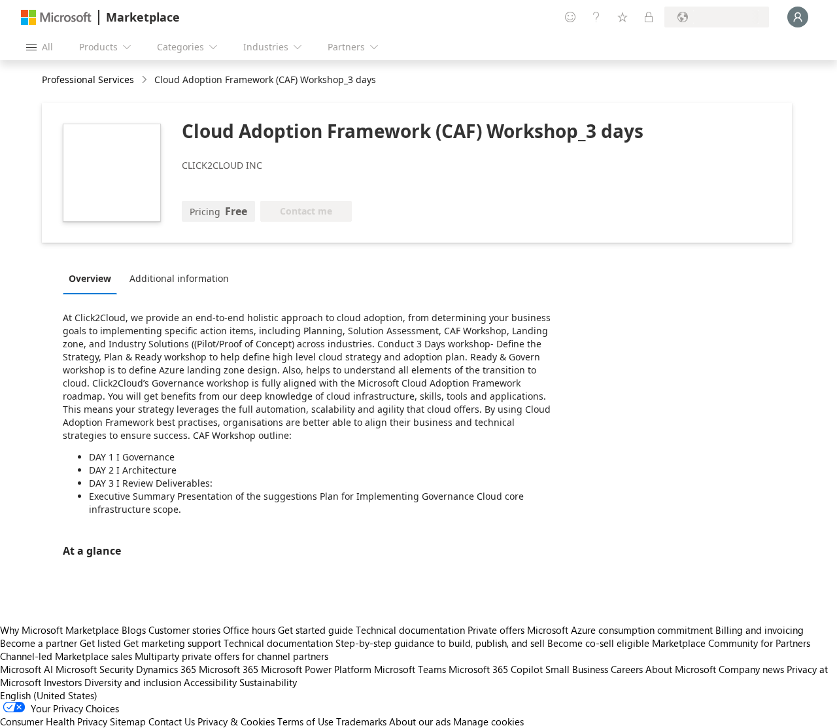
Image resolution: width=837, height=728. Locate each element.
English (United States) (48, 695)
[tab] (93, 278)
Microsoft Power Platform (316, 669)
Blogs (134, 629)
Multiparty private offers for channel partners (231, 656)
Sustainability (268, 682)
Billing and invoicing (759, 629)
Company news (751, 669)
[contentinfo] (145, 80)
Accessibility (210, 682)
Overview (90, 278)
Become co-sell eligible (598, 643)
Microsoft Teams (410, 669)
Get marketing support (172, 643)
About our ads (420, 721)
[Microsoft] (56, 17)
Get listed (100, 643)
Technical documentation (410, 629)
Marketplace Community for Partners (731, 643)
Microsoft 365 (228, 669)
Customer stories (184, 629)
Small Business (576, 669)
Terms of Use (305, 721)
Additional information (179, 278)
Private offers (496, 629)
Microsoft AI (26, 669)
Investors (63, 682)
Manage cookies (488, 721)
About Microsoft (680, 669)
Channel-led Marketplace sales (66, 656)
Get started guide (315, 629)
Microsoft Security (94, 669)
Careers (627, 669)
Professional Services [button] (88, 79)
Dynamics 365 (166, 669)
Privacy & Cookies (236, 721)
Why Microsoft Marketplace (59, 629)
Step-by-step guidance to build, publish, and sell (440, 643)
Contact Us (171, 721)
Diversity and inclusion (132, 682)
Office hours (249, 629)
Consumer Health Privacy (53, 721)
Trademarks (361, 721)
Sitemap (128, 721)
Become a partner (38, 643)
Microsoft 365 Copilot (496, 669)
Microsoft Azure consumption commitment (621, 629)
